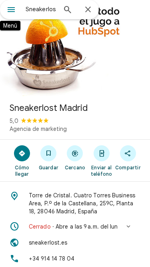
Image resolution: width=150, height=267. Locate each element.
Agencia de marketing (38, 128)
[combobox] (41, 9)
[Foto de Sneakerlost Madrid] (75, 48)
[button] (75, 227)
